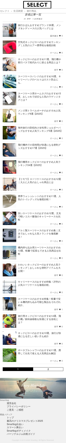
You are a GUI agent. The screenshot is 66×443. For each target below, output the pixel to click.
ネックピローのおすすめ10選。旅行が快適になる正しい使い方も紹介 (39, 334)
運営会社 (11, 403)
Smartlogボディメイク (19, 430)
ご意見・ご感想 (15, 409)
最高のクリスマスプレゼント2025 (25, 420)
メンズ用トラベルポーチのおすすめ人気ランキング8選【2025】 (39, 112)
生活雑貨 (18, 10)
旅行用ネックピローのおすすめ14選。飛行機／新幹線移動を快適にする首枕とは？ (39, 319)
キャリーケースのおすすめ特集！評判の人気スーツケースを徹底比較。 (39, 283)
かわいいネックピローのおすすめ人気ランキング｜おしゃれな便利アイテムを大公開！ (39, 268)
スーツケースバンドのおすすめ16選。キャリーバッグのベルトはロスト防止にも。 (39, 79)
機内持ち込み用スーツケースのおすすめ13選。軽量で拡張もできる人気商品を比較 (39, 250)
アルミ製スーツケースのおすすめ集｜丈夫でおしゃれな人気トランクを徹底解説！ (39, 233)
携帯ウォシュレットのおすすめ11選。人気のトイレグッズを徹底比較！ (39, 197)
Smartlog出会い (15, 424)
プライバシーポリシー (18, 406)
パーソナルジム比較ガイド (21, 433)
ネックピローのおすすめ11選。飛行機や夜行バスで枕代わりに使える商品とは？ (39, 60)
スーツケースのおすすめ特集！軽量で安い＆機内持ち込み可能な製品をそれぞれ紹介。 (39, 302)
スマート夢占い (15, 427)
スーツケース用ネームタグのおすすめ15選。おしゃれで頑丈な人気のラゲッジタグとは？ (39, 96)
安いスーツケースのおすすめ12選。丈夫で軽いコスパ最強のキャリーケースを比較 (39, 216)
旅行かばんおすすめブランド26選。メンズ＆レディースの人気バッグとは (39, 26)
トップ (10, 417)
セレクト (4, 10)
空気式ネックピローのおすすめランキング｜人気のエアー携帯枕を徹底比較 (39, 43)
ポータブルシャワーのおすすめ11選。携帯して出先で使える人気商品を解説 (39, 351)
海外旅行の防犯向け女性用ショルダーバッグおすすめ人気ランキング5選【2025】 (40, 129)
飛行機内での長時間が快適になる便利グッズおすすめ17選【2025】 (39, 146)
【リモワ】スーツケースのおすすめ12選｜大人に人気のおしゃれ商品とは (39, 180)
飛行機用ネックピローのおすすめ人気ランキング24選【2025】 (39, 163)
